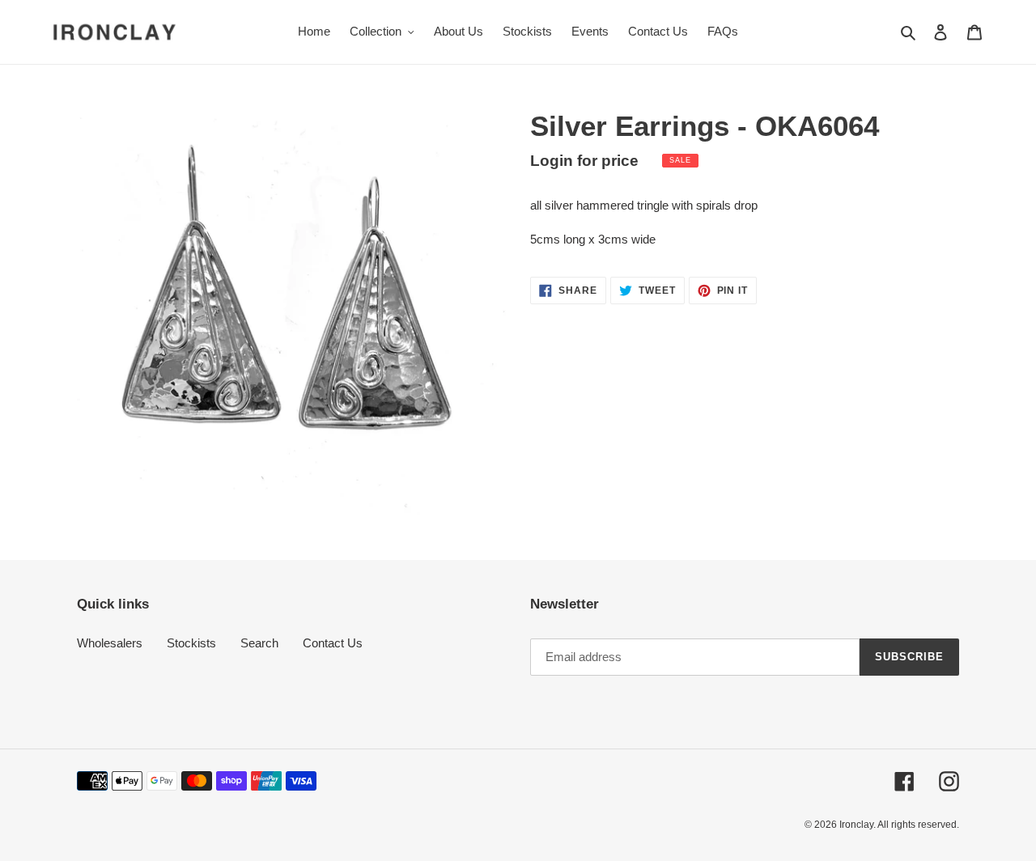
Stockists (191, 643)
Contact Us (333, 643)
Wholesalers (109, 643)
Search (259, 643)
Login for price (584, 160)
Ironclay (856, 824)
